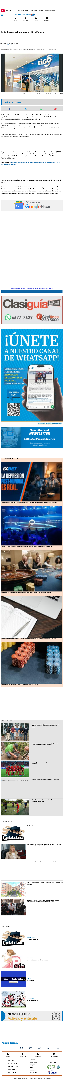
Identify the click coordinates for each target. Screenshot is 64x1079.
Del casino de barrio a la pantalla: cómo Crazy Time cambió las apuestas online (26, 592)
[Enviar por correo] (55, 108)
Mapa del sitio (13, 1063)
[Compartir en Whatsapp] (41, 108)
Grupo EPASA (12, 1072)
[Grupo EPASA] (52, 1072)
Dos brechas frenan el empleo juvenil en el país (41, 862)
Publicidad (12, 1069)
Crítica (33, 1060)
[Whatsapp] (21, 1048)
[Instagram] (57, 1048)
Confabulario (31, 826)
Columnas (6, 927)
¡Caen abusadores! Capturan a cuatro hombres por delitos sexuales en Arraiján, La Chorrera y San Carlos (45, 725)
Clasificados (13, 1066)
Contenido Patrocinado (10, 458)
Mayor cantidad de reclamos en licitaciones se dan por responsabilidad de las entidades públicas (44, 845)
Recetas (33, 1070)
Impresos (33, 1072)
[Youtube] (48, 1048)
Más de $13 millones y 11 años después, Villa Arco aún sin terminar (45, 883)
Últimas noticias (8, 721)
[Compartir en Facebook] (10, 108)
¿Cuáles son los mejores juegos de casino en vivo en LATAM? (20, 685)
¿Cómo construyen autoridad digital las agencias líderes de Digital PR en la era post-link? (29, 639)
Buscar (11, 1060)
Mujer (32, 1065)
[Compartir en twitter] (26, 108)
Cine (32, 1067)
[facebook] (30, 1048)
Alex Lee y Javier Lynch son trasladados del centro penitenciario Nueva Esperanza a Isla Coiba (43, 900)
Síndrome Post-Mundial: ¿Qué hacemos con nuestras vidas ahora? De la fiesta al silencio (29, 502)
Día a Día (33, 1062)
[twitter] (39, 1048)
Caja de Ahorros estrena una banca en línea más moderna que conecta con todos (26, 546)
